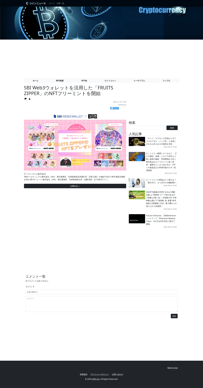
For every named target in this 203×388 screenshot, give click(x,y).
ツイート (116, 108)
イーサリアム (139, 80)
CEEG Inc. (96, 379)
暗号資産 (60, 80)
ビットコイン (110, 80)
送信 (174, 316)
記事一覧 (60, 3)
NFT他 (84, 80)
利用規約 (83, 374)
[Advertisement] (101, 57)
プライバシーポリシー (99, 374)
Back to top (173, 367)
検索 (172, 128)
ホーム (52, 3)
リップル (166, 80)
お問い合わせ (117, 374)
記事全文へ (75, 186)
